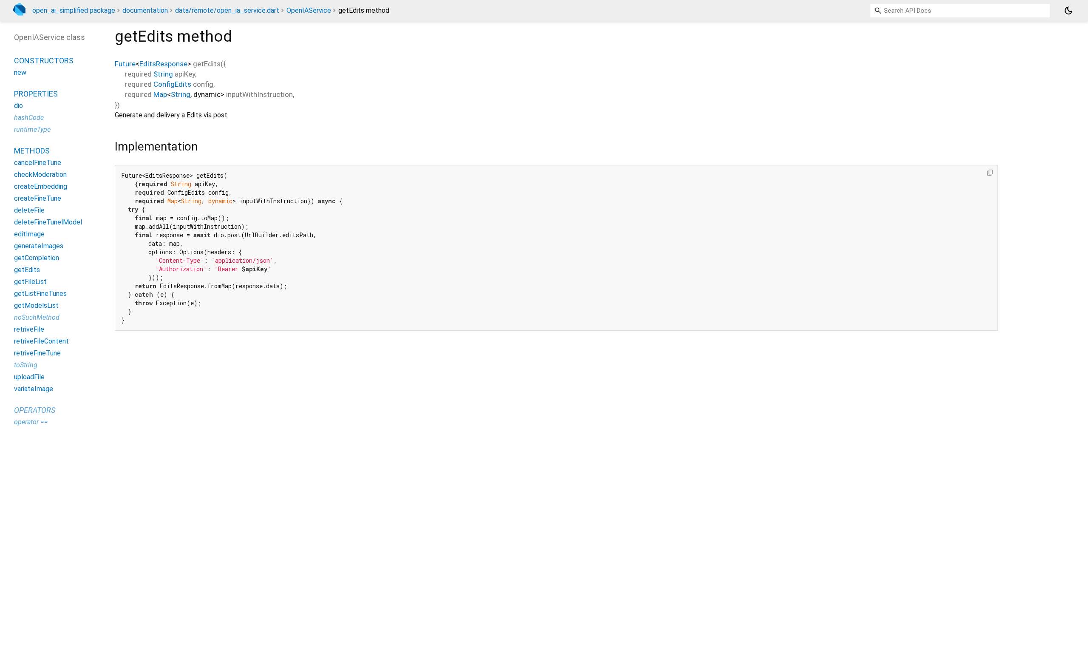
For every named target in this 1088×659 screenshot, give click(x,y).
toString (25, 365)
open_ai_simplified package (73, 10)
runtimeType (32, 129)
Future (125, 64)
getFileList (30, 282)
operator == (31, 422)
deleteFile (29, 210)
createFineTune (37, 198)
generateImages (38, 246)
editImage (29, 234)
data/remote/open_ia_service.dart (227, 10)
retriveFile (29, 329)
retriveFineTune (37, 353)
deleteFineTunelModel (48, 222)
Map (160, 94)
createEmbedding (40, 186)
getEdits (27, 270)
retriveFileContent (41, 341)
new (20, 72)
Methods (32, 150)
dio (18, 106)
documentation (145, 10)
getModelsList (36, 305)
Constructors (44, 60)
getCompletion (36, 258)
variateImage (33, 389)
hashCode (29, 118)
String (163, 74)
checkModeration (40, 174)
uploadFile (29, 377)
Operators (34, 410)
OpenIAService (308, 10)
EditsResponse (163, 64)
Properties (36, 93)
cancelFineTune (37, 163)
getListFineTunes (40, 294)
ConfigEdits (172, 84)
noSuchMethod (37, 317)
